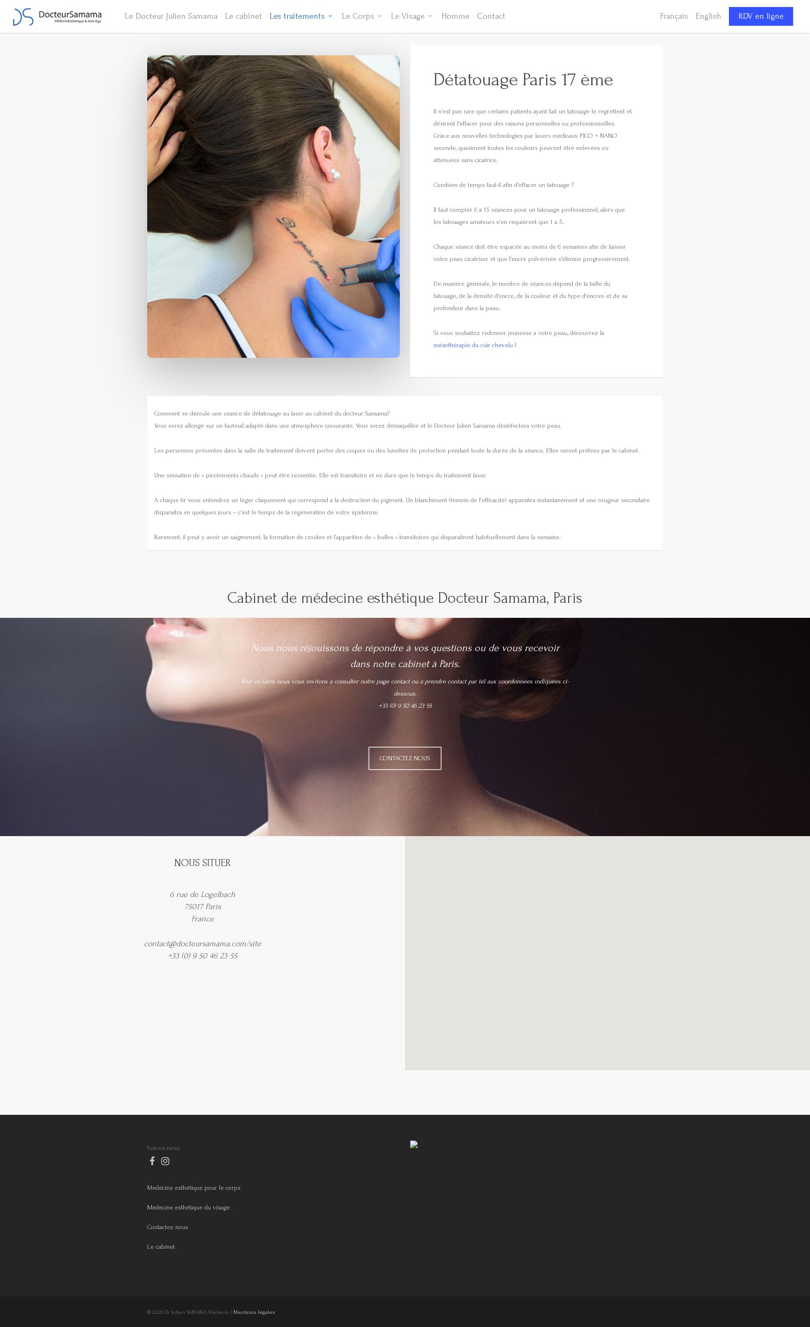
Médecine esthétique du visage (188, 1207)
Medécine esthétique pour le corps (193, 1187)
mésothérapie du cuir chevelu (473, 344)
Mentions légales (254, 1312)
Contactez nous (167, 1227)
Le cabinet (161, 1246)
